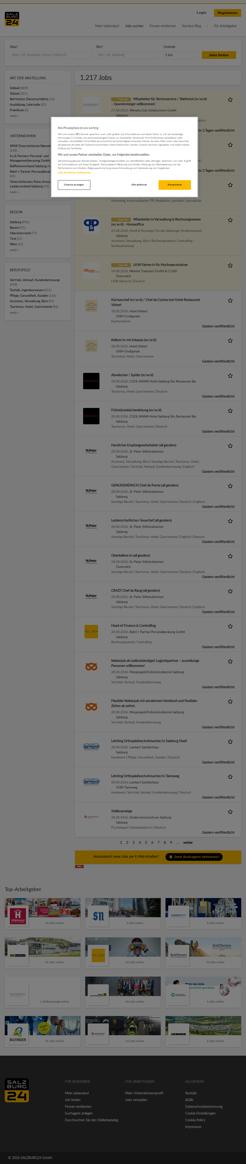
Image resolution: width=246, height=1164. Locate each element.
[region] (124, 157)
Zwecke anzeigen (74, 185)
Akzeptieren (175, 185)
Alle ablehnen (139, 185)
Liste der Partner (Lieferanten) (74, 173)
